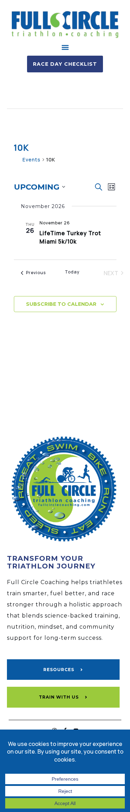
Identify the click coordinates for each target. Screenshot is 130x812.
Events (32, 159)
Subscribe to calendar (61, 304)
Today (72, 272)
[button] (65, 47)
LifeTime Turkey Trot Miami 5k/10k (70, 237)
